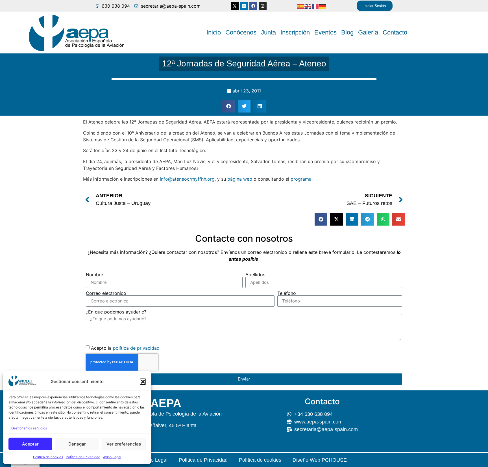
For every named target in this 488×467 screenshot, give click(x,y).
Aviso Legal (112, 457)
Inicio (213, 32)
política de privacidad (136, 348)
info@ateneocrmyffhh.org (187, 179)
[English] (308, 6)
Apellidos (255, 274)
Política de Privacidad (83, 457)
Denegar (77, 444)
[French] (315, 6)
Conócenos (240, 32)
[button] (143, 381)
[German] (322, 6)
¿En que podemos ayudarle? (116, 312)
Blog (347, 32)
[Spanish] (300, 6)
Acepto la (125, 348)
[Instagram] (263, 6)
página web (239, 179)
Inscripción (295, 32)
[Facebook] (253, 6)
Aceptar (30, 444)
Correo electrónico (106, 293)
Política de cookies (48, 457)
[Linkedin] (244, 6)
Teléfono (286, 293)
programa (301, 179)
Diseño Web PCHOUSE (320, 460)
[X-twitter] (235, 6)
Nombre (94, 274)
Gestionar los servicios (29, 428)
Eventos (325, 32)
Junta (268, 32)
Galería (368, 32)
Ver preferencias (123, 444)
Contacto (395, 32)
